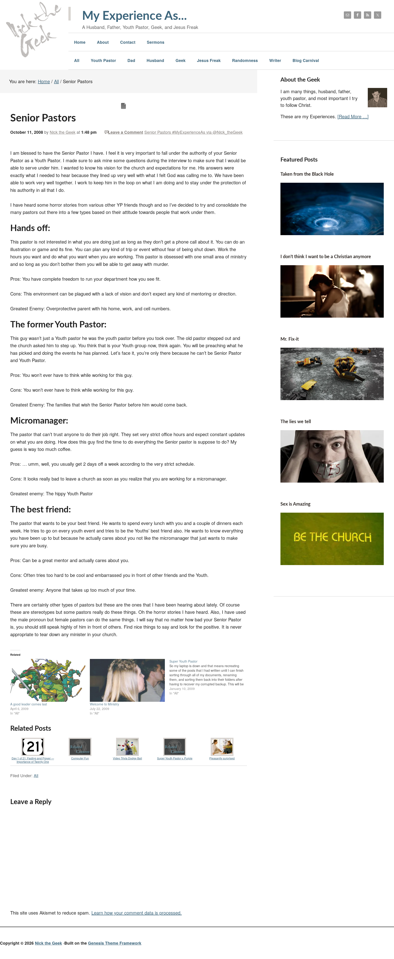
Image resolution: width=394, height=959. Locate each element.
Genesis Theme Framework (114, 943)
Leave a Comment (125, 132)
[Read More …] (353, 116)
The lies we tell (295, 421)
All (36, 775)
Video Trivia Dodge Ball (127, 758)
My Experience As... (134, 16)
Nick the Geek (48, 943)
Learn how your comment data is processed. (136, 912)
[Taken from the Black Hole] (332, 233)
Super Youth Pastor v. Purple (174, 758)
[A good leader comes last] (47, 680)
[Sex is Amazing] (332, 563)
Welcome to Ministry (104, 704)
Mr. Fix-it (289, 339)
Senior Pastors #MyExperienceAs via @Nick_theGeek (193, 132)
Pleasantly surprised (222, 758)
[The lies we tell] (332, 480)
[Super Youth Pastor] (209, 677)
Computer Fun (80, 758)
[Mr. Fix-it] (332, 398)
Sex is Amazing (295, 504)
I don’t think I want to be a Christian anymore (325, 257)
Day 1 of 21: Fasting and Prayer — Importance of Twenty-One (33, 760)
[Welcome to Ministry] (127, 680)
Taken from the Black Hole (307, 174)
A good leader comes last (28, 704)
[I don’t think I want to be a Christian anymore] (332, 315)
